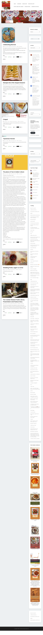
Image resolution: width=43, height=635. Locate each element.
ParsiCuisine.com (35, 54)
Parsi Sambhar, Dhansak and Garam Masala (34, 358)
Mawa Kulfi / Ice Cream (34, 369)
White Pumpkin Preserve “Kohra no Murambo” (34, 402)
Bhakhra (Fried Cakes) (33, 270)
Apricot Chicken (32, 375)
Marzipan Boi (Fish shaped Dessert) (14, 83)
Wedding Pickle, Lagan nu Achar (13, 268)
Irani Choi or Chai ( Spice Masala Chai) (34, 378)
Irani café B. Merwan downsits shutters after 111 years (35, 336)
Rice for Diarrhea (33, 333)
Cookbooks (19, 3)
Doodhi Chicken (32, 243)
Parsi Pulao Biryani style (34, 331)
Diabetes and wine (33, 297)
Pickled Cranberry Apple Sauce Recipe (34, 399)
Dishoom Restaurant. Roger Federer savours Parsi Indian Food (34, 354)
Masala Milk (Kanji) (33, 247)
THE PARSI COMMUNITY (33, 382)
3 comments (21, 84)
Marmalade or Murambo (34, 431)
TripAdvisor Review (9, 139)
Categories (32, 112)
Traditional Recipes (36, 184)
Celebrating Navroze (35, 6)
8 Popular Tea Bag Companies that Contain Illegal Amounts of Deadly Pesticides (34, 313)
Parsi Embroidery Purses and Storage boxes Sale (34, 245)
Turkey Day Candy (33, 425)
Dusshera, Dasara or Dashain (34, 438)
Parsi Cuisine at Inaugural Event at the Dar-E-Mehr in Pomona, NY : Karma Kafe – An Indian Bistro (34, 309)
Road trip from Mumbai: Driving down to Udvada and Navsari (36, 97)
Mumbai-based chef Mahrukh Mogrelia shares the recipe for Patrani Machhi (35, 290)
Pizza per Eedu (35, 189)
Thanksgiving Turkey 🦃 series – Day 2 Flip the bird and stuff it (35, 407)
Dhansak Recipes (27, 6)
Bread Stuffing (32, 392)
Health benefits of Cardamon (35, 374)
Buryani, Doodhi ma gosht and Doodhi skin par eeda (35, 237)
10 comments (21, 121)
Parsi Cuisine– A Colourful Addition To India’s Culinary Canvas (34, 321)
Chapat (5, 119)
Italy (31, 233)
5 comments (20, 46)
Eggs (31, 279)
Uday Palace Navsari (35, 95)
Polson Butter (35, 192)
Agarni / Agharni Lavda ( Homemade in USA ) (34, 421)
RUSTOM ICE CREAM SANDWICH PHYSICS (33, 327)
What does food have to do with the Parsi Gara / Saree (34, 340)
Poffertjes (32, 259)
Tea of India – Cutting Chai (34, 318)
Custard (31, 363)
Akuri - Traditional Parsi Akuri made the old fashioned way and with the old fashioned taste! (36, 174)
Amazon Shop (24, 3)
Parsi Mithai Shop (31, 3)
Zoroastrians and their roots (34, 211)
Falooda (31, 249)
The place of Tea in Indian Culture (13, 172)
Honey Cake (32, 230)
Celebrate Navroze (33, 209)
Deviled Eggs (32, 410)
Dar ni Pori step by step (34, 347)
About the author (33, 208)
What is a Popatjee (33, 268)
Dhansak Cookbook (33, 423)
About (15, 3)
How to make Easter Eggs (34, 277)
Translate (37, 161)
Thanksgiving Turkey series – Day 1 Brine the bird (34, 404)
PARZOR (31, 337)
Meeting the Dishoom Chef (34, 349)
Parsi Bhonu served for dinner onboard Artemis (34, 275)
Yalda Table (32, 386)
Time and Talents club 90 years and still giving (35, 86)
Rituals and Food (35, 195)
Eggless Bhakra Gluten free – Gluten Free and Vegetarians (34, 273)
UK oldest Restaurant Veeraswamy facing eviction (34, 228)
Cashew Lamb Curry (35, 65)
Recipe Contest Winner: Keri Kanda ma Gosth (34, 293)
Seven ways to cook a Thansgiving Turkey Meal (34, 396)
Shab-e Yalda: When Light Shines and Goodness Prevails (35, 389)
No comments (19, 173)
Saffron (31, 390)
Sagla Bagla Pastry (33, 284)
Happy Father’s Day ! (33, 235)
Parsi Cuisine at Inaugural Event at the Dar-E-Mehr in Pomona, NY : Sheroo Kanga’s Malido (34, 304)
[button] (35, 454)
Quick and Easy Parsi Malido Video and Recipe (34, 217)
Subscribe (32, 132)
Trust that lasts (32, 412)
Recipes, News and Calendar (18, 6)
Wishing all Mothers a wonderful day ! (33, 257)
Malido (31, 213)
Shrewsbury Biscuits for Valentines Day (34, 343)
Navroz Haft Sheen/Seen (34, 298)
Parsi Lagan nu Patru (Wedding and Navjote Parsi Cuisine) (34, 361)
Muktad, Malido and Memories (35, 215)
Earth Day (31, 262)
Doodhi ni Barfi (32, 221)
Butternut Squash (33, 394)
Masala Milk (32, 316)
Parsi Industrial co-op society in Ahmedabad (34, 345)
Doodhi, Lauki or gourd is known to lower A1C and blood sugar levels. (35, 240)
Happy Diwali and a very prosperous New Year (34, 429)
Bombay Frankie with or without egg (34, 417)
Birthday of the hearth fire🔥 (34, 264)
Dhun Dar (31, 231)
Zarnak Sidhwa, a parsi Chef (34, 295)
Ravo (31, 384)
